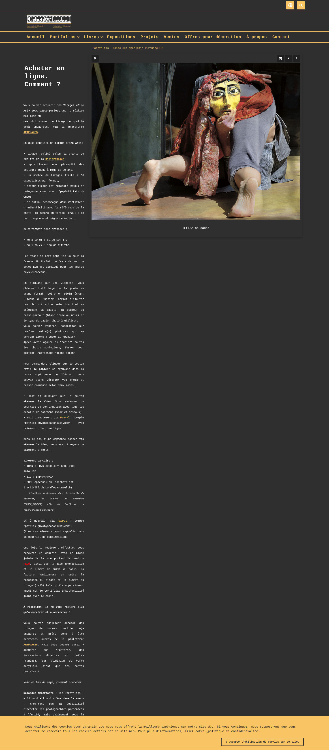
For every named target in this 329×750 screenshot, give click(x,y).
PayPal (65, 417)
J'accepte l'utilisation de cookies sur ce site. (262, 741)
